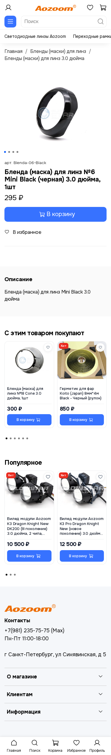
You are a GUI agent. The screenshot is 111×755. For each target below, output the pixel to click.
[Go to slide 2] (9, 152)
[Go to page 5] (23, 438)
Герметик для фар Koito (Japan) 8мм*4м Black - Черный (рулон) (81, 393)
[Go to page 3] (15, 438)
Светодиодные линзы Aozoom (35, 36)
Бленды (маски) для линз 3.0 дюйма (44, 58)
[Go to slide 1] (5, 152)
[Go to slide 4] (17, 152)
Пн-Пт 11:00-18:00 (26, 638)
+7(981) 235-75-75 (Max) (34, 630)
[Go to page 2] (11, 438)
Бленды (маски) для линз (58, 51)
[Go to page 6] (27, 438)
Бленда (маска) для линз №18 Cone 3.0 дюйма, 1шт (25, 393)
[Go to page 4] (19, 438)
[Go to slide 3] (13, 152)
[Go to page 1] (6, 438)
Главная (13, 51)
